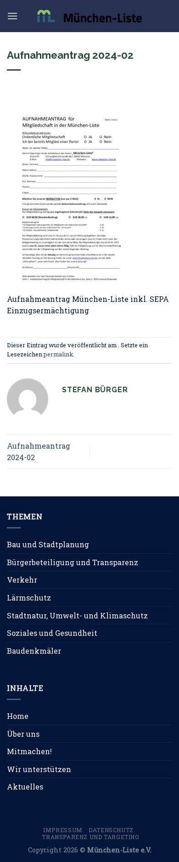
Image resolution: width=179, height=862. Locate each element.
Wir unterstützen (39, 769)
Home (17, 716)
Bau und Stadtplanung (48, 544)
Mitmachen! (29, 751)
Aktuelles (25, 786)
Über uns (23, 734)
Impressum (63, 830)
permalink (58, 354)
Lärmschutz (29, 597)
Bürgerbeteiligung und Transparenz (72, 562)
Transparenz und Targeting (90, 836)
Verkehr (22, 579)
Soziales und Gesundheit (52, 633)
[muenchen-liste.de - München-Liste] (89, 15)
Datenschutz (111, 830)
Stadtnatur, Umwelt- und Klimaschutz (77, 615)
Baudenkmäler (34, 651)
